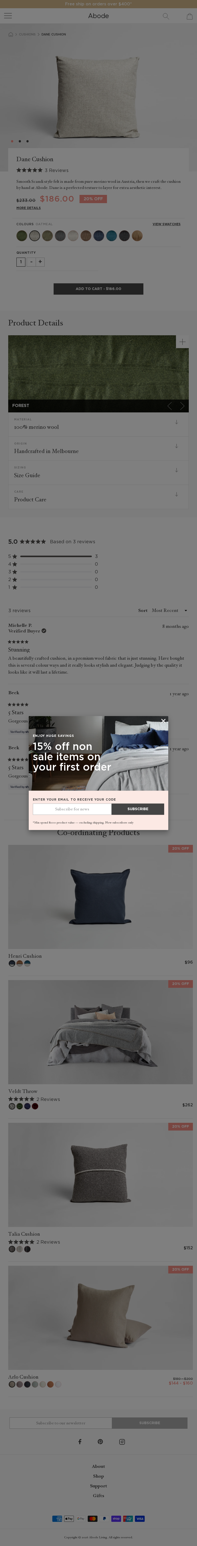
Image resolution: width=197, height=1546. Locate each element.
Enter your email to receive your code (74, 799)
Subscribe (137, 809)
